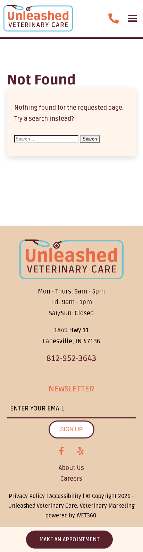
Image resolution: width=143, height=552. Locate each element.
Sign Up (71, 429)
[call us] (113, 18)
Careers (71, 478)
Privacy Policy (27, 496)
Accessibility (65, 496)
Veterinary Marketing (107, 506)
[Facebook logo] (61, 451)
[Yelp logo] (80, 451)
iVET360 (86, 515)
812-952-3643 (71, 358)
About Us (71, 468)
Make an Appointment (69, 539)
